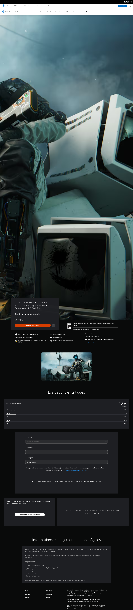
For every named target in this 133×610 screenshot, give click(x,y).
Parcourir (89, 12)
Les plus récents (46, 12)
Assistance (51, 5)
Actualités (42, 5)
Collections (58, 12)
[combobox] (66, 442)
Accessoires (34, 5)
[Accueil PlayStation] (3, 6)
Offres (67, 12)
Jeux (20, 5)
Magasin (9, 5)
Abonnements (78, 12)
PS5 (15, 5)
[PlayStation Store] (11, 11)
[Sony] (128, 3)
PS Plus (26, 5)
